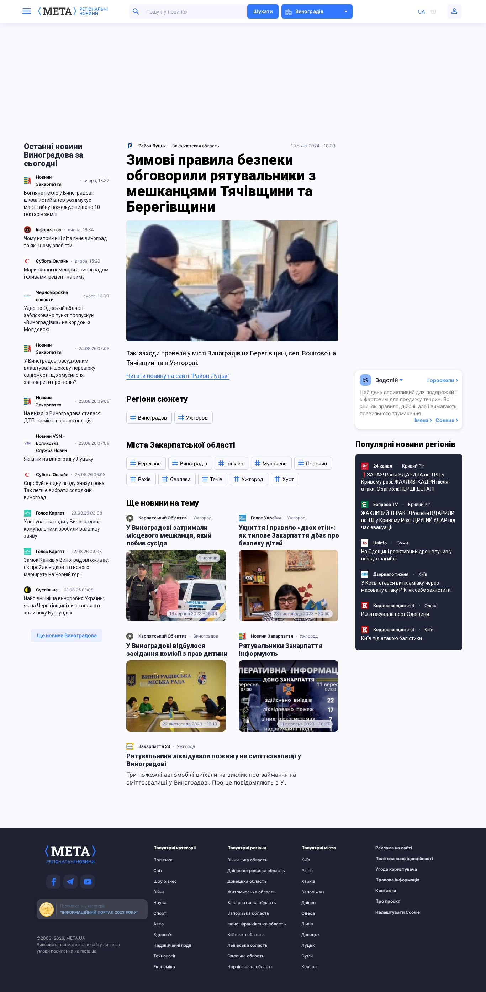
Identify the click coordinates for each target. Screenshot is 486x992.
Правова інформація (389, 879)
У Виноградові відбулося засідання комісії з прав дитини (177, 649)
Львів (307, 924)
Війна (159, 892)
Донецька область (241, 881)
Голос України (266, 518)
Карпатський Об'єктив (162, 518)
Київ (422, 574)
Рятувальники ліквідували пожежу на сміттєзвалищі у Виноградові (213, 759)
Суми (402, 542)
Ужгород (202, 518)
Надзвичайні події (167, 945)
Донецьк (310, 934)
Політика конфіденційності (389, 858)
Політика (163, 860)
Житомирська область (241, 892)
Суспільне (47, 589)
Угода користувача (389, 869)
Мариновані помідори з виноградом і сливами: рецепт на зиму (66, 273)
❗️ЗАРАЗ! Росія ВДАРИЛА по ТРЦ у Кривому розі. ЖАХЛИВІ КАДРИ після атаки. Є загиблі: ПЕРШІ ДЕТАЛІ (404, 482)
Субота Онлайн (52, 261)
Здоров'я (163, 934)
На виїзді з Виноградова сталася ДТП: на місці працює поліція (62, 417)
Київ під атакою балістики (391, 638)
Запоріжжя (313, 892)
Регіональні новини (93, 11)
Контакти (385, 890)
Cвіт (158, 870)
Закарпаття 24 (154, 746)
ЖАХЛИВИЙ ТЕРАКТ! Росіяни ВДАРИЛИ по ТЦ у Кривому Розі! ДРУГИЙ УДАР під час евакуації (408, 520)
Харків (308, 881)
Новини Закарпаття (272, 636)
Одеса (431, 605)
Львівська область (241, 945)
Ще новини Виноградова (67, 635)
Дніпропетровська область (241, 870)
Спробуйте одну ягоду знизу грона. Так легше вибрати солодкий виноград (65, 490)
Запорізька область (241, 913)
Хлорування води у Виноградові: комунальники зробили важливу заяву (62, 529)
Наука (160, 902)
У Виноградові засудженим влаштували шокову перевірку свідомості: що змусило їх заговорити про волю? (59, 371)
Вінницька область (241, 860)
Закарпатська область (241, 902)
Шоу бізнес (165, 881)
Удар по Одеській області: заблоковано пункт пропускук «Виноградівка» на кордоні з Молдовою (59, 318)
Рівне (307, 870)
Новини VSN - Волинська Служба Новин (51, 443)
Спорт (160, 913)
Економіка (164, 966)
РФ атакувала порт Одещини (395, 614)
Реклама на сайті (389, 847)
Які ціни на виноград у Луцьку (58, 459)
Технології (164, 956)
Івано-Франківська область (241, 924)
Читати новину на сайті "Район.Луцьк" (177, 375)
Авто (158, 924)
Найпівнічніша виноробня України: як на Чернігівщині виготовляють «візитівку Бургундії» (64, 606)
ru (432, 12)
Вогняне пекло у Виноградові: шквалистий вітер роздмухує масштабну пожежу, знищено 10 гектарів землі (62, 203)
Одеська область (241, 956)
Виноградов (205, 636)
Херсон (309, 966)
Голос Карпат (50, 513)
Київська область (241, 934)
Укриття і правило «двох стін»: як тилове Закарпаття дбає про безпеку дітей (289, 535)
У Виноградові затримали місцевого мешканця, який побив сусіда (169, 535)
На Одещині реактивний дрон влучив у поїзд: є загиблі (406, 555)
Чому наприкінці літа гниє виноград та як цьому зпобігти (65, 242)
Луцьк (308, 945)
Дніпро (308, 902)
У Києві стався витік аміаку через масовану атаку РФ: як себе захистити (406, 586)
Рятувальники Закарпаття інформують (281, 649)
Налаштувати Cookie (397, 912)
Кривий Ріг (413, 466)
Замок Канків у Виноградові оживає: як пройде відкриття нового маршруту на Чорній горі (66, 567)
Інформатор (49, 229)
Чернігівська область (241, 966)
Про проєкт (387, 901)
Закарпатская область (195, 145)
